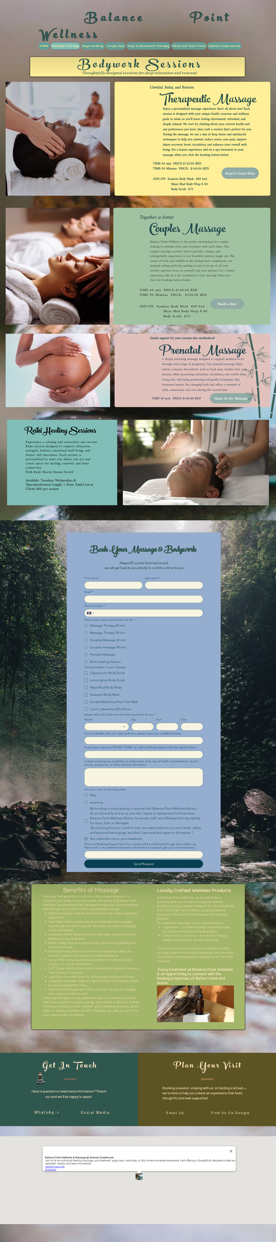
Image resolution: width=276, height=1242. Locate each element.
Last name (152, 578)
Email (88, 592)
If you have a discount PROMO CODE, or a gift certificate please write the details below (140, 747)
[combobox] (106, 727)
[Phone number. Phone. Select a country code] (91, 613)
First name (92, 578)
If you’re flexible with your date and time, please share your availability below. (133, 733)
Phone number (94, 606)
